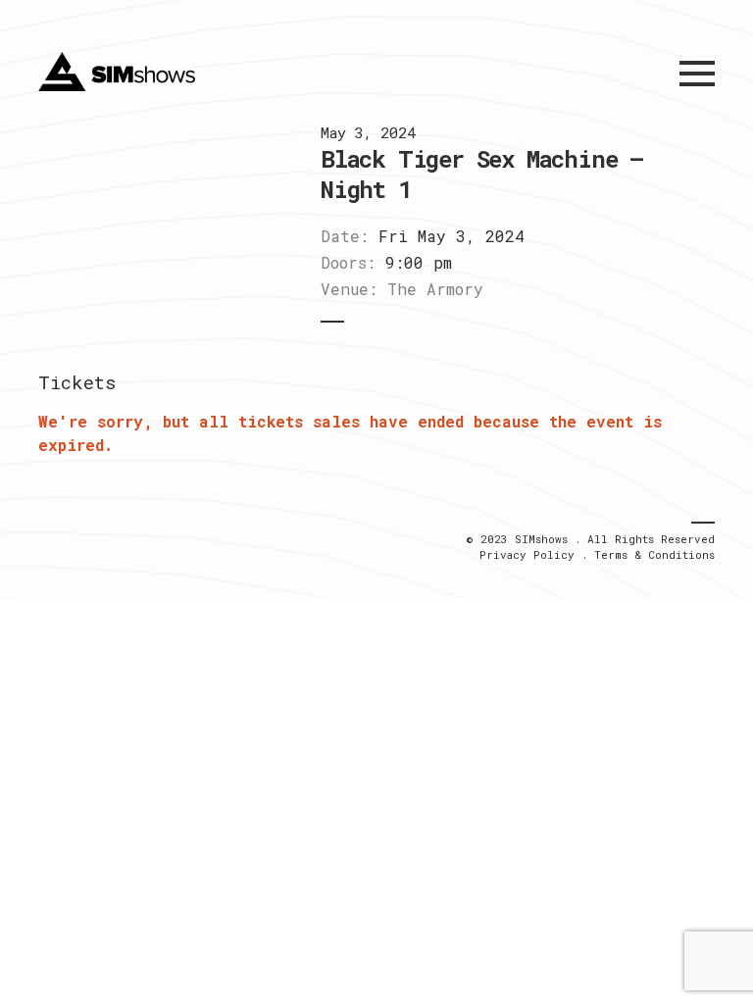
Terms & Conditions (654, 554)
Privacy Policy (527, 554)
